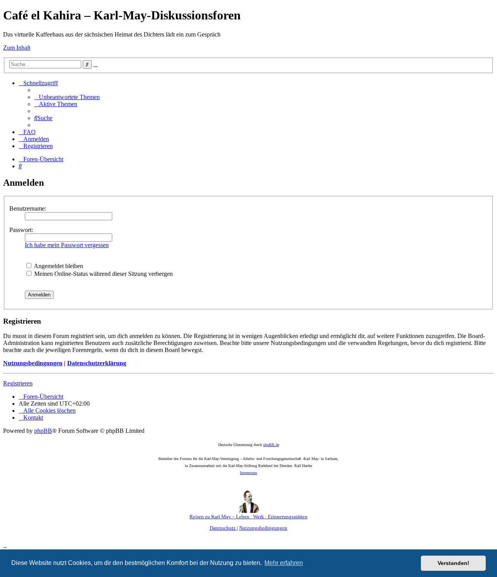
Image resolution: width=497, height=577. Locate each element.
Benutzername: (27, 208)
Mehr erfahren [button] (283, 563)
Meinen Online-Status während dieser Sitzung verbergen (103, 273)
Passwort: (21, 230)
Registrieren (18, 383)
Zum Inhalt (16, 47)
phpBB (43, 430)
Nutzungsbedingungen (33, 363)
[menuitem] (67, 97)
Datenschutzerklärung (96, 363)
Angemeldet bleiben (58, 266)
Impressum (248, 473)
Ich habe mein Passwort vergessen (67, 245)
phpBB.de (271, 445)
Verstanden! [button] (453, 563)
